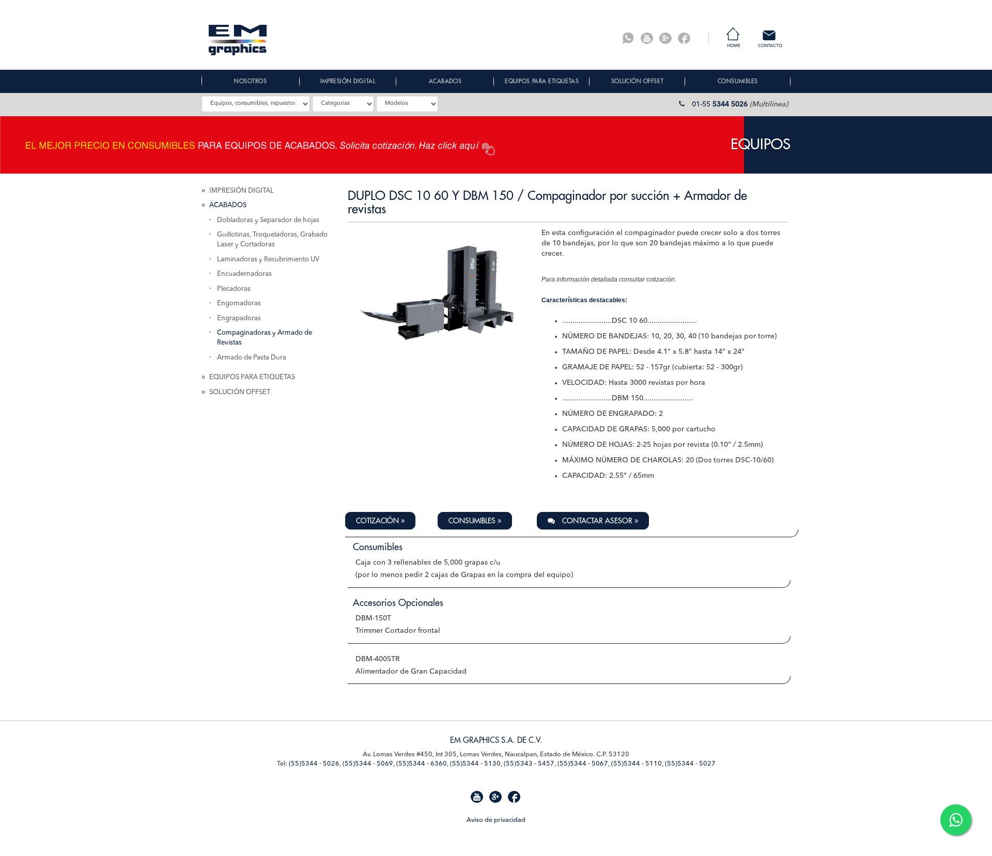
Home (733, 46)
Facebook (684, 38)
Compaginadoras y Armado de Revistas (264, 338)
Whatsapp (628, 38)
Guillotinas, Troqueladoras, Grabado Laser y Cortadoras (272, 239)
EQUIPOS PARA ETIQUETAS (252, 377)
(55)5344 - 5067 (582, 763)
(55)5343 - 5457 (529, 763)
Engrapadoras (239, 318)
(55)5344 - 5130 (475, 763)
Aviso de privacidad (496, 820)
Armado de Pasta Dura (251, 357)
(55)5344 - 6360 (421, 763)
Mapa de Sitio (222, 819)
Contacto (770, 46)
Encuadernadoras (244, 274)
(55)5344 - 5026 (314, 763)
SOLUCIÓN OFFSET (239, 392)
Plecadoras (234, 289)
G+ (665, 38)
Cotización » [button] (380, 520)
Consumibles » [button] (474, 520)
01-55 (720, 104)
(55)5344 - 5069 (368, 763)
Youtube (647, 38)
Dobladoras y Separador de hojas (268, 220)
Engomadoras (239, 303)
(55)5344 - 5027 (690, 763)
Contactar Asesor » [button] (599, 520)
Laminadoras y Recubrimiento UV (268, 259)
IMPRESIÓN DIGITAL (241, 191)
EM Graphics (238, 40)
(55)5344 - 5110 (636, 763)
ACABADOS (227, 205)
